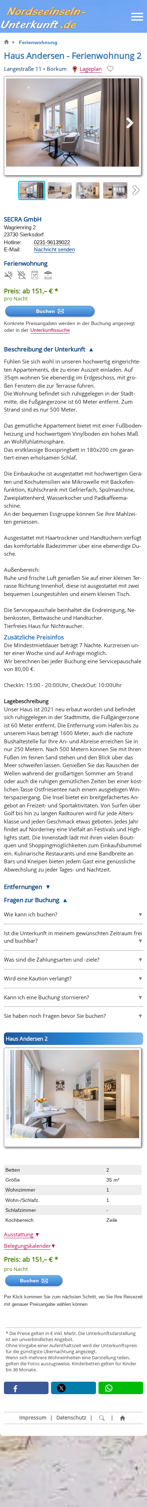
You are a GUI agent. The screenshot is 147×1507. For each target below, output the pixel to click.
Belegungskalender (30, 1245)
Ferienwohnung (38, 42)
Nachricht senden (54, 249)
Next (136, 190)
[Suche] (101, 1418)
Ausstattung (22, 1234)
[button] (26, 1388)
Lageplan (91, 68)
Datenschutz (71, 1417)
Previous (11, 190)
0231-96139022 (52, 242)
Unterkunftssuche (50, 330)
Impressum (32, 1417)
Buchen (47, 311)
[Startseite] (122, 1418)
